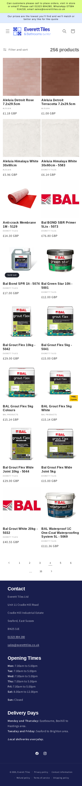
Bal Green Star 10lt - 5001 (56, 285)
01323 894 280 (16, 637)
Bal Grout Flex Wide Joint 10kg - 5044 (18, 469)
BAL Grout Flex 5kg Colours (18, 408)
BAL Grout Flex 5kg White (56, 408)
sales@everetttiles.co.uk (23, 645)
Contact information (62, 772)
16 (41, 571)
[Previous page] (9, 563)
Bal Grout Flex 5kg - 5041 (56, 347)
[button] (7, 31)
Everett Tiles (23, 771)
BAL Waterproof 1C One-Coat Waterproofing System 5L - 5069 (60, 532)
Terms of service (42, 777)
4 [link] (50, 563)
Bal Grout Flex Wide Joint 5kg (56, 469)
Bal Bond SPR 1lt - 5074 (21, 283)
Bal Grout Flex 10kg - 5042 (19, 347)
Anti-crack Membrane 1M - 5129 (19, 224)
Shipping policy (61, 777)
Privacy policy (41, 772)
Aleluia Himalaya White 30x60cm (20, 163)
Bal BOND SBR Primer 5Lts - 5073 (58, 224)
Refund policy (23, 777)
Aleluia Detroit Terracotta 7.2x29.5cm (58, 102)
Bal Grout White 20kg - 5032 (20, 530)
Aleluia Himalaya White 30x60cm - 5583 (59, 163)
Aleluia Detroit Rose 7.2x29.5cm (18, 102)
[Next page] (51, 571)
